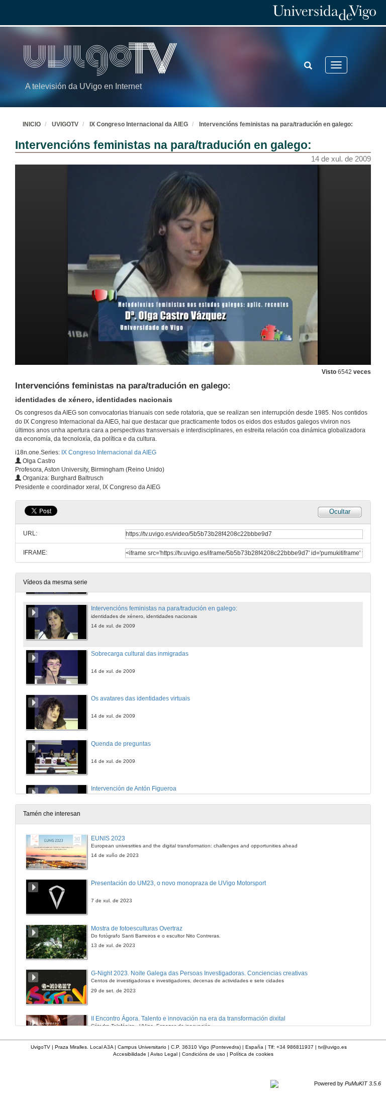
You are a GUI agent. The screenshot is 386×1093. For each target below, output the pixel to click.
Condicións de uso (203, 1054)
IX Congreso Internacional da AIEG (138, 124)
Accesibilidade (129, 1054)
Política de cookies (251, 1054)
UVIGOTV (65, 124)
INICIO (32, 124)
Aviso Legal (163, 1054)
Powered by (347, 1083)
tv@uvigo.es (332, 1047)
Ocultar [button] (339, 511)
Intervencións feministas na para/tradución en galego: (276, 124)
